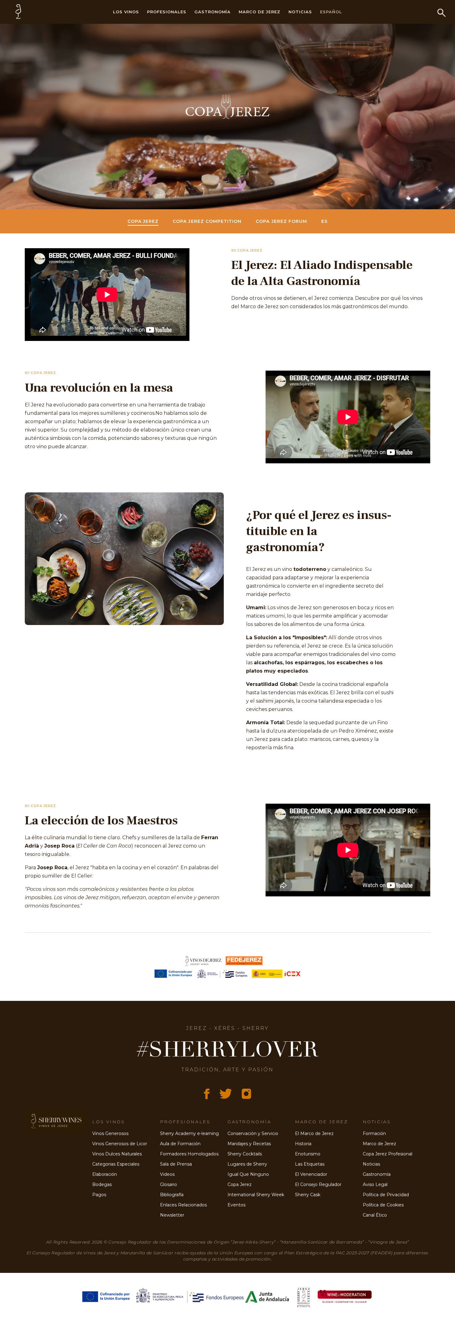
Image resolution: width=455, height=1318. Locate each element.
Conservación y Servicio (253, 1133)
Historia (303, 1143)
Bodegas (102, 1184)
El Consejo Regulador (318, 1184)
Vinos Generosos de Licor (119, 1143)
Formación (374, 1133)
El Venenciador (311, 1174)
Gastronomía (212, 11)
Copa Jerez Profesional (387, 1154)
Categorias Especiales (115, 1164)
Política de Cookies (383, 1205)
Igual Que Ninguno (248, 1174)
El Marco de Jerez (314, 1133)
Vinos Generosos (110, 1133)
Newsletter (172, 1215)
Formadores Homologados (189, 1154)
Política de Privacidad (386, 1194)
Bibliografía (172, 1194)
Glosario (168, 1184)
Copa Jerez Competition (207, 221)
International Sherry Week (256, 1194)
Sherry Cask (307, 1194)
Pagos (99, 1194)
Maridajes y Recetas (249, 1143)
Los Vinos (126, 11)
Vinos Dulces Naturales (117, 1154)
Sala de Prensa (176, 1164)
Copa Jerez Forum (281, 221)
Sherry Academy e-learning (189, 1133)
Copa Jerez (143, 221)
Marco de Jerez (259, 11)
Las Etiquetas (309, 1164)
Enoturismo (307, 1154)
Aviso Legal (375, 1184)
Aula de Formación (180, 1143)
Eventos (236, 1205)
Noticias (300, 11)
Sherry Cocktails (245, 1154)
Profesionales (166, 11)
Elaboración (104, 1174)
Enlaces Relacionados (183, 1205)
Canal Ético (375, 1215)
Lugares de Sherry (247, 1164)
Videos (167, 1174)
